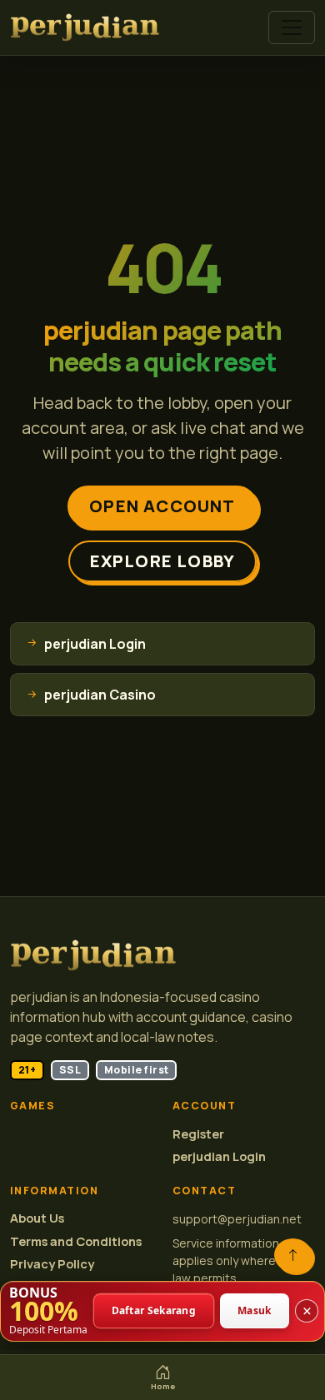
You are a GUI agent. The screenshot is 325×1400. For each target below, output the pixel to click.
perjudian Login (219, 1156)
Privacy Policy (52, 1264)
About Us (37, 1218)
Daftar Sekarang (154, 1311)
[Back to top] (293, 1255)
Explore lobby (163, 561)
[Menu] (291, 27)
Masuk (255, 1311)
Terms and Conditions (76, 1241)
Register (198, 1134)
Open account (162, 506)
